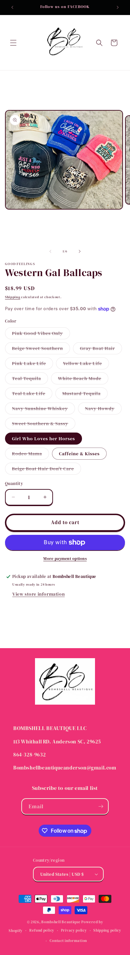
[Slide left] (50, 251)
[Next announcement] (117, 7)
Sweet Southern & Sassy (43, 425)
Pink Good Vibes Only (41, 334)
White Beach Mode (83, 379)
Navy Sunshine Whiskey (43, 409)
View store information (38, 594)
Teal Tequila (30, 379)
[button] (13, 42)
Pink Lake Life (32, 364)
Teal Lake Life (32, 394)
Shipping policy (107, 930)
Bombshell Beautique (60, 922)
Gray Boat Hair (101, 349)
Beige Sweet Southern (41, 349)
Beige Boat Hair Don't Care (46, 470)
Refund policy (41, 930)
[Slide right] (79, 251)
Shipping (12, 297)
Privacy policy (74, 930)
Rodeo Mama (30, 455)
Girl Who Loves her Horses (43, 438)
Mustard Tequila (85, 394)
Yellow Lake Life (86, 364)
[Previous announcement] (12, 7)
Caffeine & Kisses (79, 453)
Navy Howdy (103, 409)
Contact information (68, 940)
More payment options (65, 558)
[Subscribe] (100, 806)
